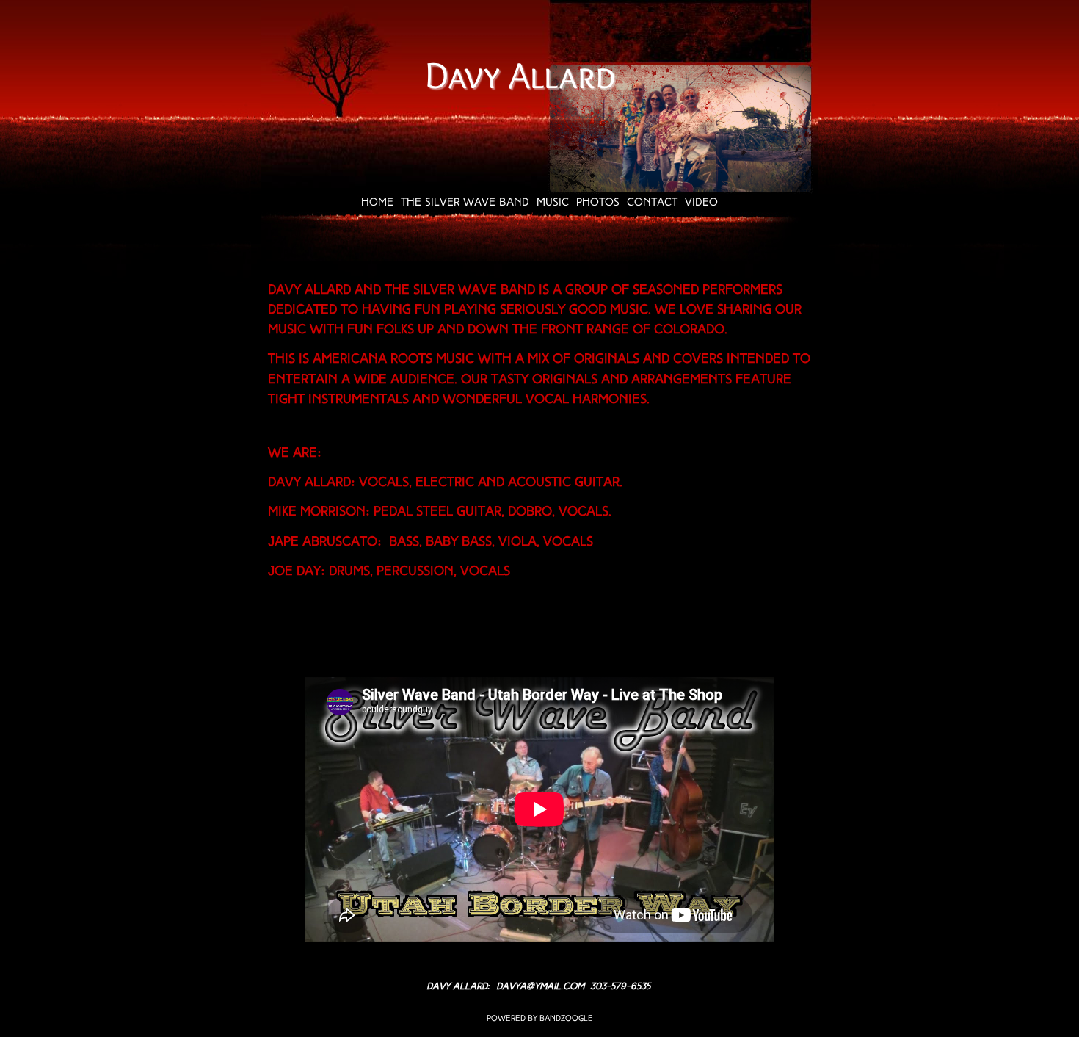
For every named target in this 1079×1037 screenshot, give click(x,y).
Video (701, 203)
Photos (598, 203)
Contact (652, 203)
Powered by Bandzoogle (540, 1019)
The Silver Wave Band (465, 203)
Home (377, 203)
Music (553, 203)
